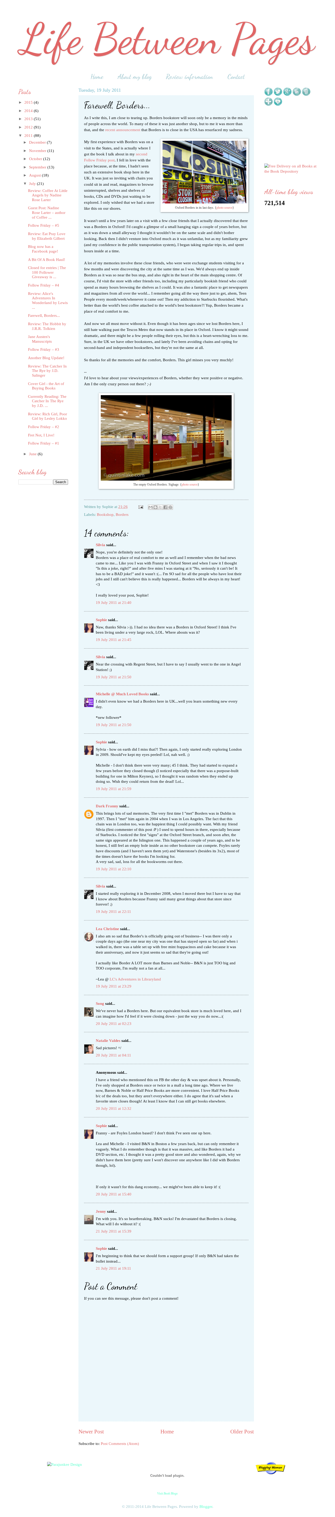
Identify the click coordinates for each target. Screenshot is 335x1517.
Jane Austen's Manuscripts (40, 339)
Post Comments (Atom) (120, 1444)
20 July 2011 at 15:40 (113, 1194)
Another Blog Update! (46, 358)
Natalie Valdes (108, 1040)
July (33, 184)
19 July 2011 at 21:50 (113, 677)
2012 (29, 127)
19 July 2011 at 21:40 (113, 602)
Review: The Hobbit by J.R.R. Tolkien (47, 326)
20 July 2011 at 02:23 (113, 1024)
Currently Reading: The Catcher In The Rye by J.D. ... (47, 401)
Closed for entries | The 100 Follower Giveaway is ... (47, 272)
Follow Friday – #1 (43, 443)
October (36, 159)
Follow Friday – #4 (43, 285)
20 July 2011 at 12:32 (113, 1108)
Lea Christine (107, 929)
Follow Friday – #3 (43, 349)
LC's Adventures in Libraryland (135, 979)
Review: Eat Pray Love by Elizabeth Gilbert (46, 236)
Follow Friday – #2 (43, 427)
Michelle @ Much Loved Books (122, 694)
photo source (224, 207)
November (38, 151)
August (35, 175)
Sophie (101, 620)
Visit (167, 1493)
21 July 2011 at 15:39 (113, 1231)
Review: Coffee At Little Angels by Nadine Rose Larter (48, 195)
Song (100, 1003)
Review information (189, 76)
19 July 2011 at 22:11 (113, 911)
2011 (29, 135)
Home (97, 76)
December (38, 142)
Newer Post (91, 1431)
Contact (236, 76)
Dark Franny (107, 806)
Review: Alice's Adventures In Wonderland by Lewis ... (48, 300)
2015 (29, 102)
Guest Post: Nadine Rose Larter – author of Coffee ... (46, 212)
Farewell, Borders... (44, 315)
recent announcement (122, 129)
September (38, 167)
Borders (122, 514)
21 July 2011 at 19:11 (113, 1268)
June (33, 454)
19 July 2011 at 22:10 (113, 869)
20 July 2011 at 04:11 (113, 1055)
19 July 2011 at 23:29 (113, 986)
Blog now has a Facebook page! (43, 248)
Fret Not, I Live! (41, 435)
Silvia (100, 545)
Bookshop (105, 514)
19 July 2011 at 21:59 (113, 789)
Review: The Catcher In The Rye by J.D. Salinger (47, 370)
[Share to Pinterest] (170, 507)
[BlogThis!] (155, 507)
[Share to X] (160, 507)
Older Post (242, 1431)
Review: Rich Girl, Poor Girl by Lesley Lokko (47, 416)
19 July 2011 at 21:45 (113, 640)
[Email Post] (140, 507)
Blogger (205, 1506)
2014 (29, 111)
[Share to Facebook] (165, 507)
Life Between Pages (167, 39)
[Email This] (150, 507)
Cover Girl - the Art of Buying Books (46, 386)
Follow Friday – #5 (43, 225)
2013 (29, 119)
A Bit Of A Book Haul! (46, 260)
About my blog (135, 76)
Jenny (101, 1211)
